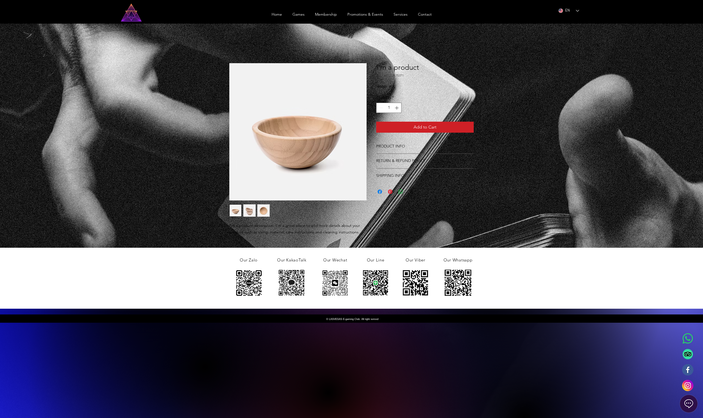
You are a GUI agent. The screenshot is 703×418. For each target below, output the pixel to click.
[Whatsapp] (687, 338)
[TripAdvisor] (687, 354)
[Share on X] (411, 191)
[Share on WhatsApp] (400, 191)
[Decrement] (380, 108)
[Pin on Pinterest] (390, 191)
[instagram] (687, 385)
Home (235, 43)
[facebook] (687, 369)
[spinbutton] (389, 108)
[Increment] (397, 108)
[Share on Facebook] (379, 191)
